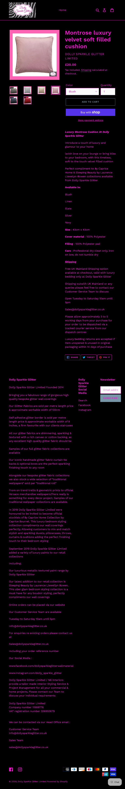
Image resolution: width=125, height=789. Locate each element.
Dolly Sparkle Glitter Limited (32, 781)
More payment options (90, 120)
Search (82, 400)
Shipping (86, 70)
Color (69, 85)
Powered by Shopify (57, 781)
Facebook (84, 405)
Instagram (84, 409)
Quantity (106, 85)
